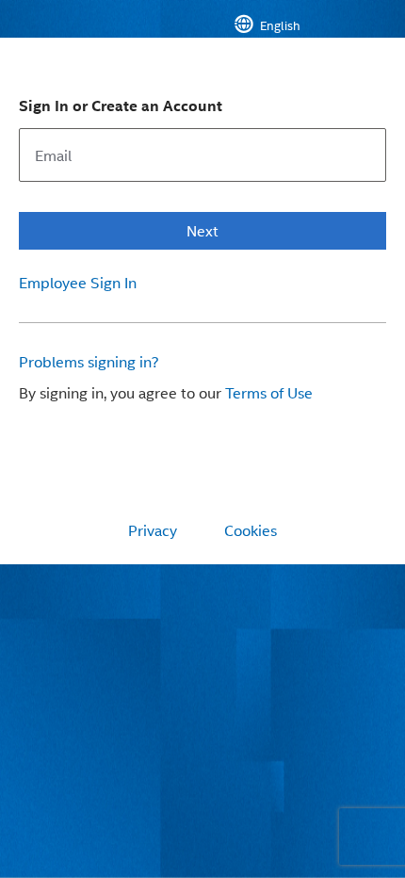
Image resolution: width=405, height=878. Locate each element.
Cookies (250, 530)
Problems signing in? (89, 361)
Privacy (152, 530)
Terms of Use (269, 392)
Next (202, 230)
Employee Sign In (78, 282)
